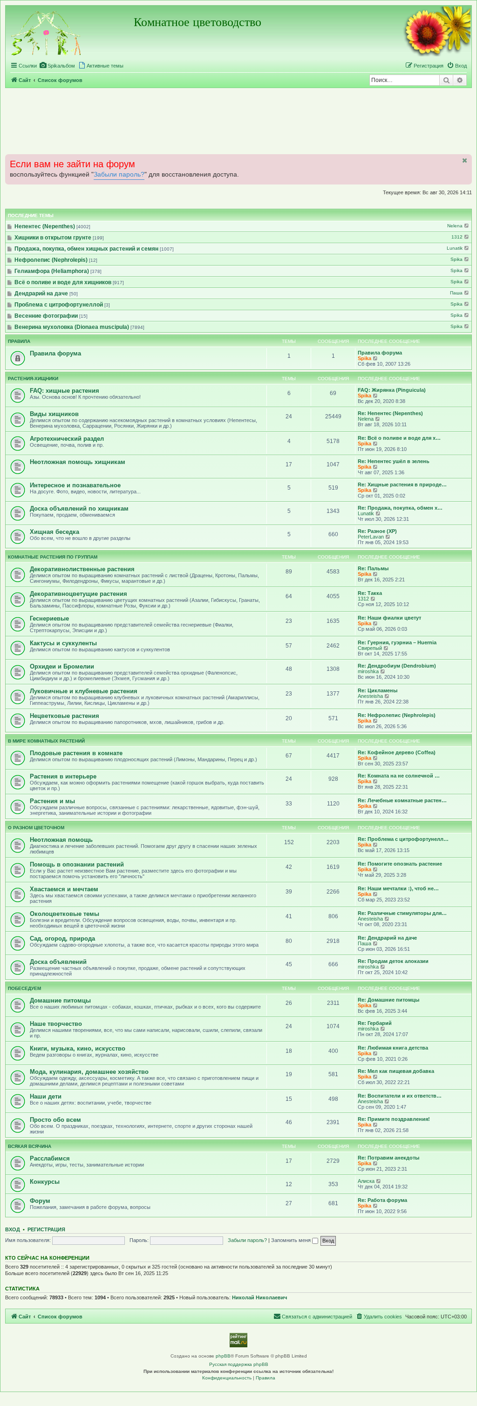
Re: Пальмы (373, 568)
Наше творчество (56, 1023)
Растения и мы (52, 801)
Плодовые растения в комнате (76, 753)
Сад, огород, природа (62, 938)
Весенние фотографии (46, 316)
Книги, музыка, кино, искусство (77, 1048)
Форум (40, 1200)
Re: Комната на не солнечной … (399, 775)
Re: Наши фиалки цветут (389, 618)
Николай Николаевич (259, 1297)
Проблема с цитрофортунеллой (58, 304)
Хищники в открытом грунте (52, 237)
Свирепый (370, 648)
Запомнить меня (291, 1240)
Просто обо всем (55, 1119)
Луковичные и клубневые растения (83, 691)
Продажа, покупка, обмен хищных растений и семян (86, 249)
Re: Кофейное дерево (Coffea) (397, 752)
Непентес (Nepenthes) (44, 226)
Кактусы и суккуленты (63, 643)
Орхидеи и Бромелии (62, 666)
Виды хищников (54, 413)
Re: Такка (370, 593)
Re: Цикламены (377, 690)
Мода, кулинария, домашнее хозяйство (89, 1071)
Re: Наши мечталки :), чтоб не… (398, 888)
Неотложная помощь (61, 839)
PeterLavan (371, 536)
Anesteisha (370, 696)
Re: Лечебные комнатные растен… (402, 800)
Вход (12, 1229)
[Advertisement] (238, 121)
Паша (457, 292)
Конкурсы (45, 1181)
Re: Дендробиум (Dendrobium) (397, 666)
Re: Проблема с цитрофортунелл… (403, 839)
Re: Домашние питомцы (388, 1000)
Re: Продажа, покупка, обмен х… (400, 508)
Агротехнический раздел (67, 438)
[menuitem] (57, 65)
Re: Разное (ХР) (377, 531)
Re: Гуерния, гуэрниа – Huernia (397, 642)
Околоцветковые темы (64, 913)
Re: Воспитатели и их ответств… (400, 1096)
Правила (19, 341)
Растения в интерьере (63, 776)
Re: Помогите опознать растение (400, 864)
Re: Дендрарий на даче (387, 938)
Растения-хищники (33, 378)
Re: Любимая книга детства (393, 1048)
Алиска (366, 1181)
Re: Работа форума (382, 1200)
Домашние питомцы (60, 1000)
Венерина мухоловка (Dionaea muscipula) (71, 327)
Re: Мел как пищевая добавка (396, 1071)
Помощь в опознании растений (77, 864)
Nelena (455, 225)
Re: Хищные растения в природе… (402, 484)
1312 (457, 236)
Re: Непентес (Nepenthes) (390, 413)
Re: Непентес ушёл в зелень (393, 461)
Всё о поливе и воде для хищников (62, 282)
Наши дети (45, 1096)
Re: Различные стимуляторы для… (402, 913)
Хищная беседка (54, 531)
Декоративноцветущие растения (78, 593)
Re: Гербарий (375, 1023)
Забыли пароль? (119, 174)
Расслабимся (50, 1158)
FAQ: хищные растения (64, 390)
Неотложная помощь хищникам (77, 461)
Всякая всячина (29, 1146)
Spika (457, 259)
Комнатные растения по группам (52, 557)
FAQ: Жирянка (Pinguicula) (392, 390)
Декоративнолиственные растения (82, 569)
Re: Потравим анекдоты (388, 1157)
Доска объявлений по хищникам (79, 508)
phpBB (223, 1355)
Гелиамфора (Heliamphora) (51, 271)
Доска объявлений (58, 961)
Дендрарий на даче (41, 293)
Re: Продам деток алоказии (393, 961)
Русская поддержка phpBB (238, 1364)
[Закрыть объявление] (464, 160)
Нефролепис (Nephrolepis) (51, 260)
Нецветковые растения (64, 715)
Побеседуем (24, 988)
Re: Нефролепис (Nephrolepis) (397, 715)
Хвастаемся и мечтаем (64, 889)
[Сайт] (47, 32)
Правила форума (55, 353)
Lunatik (455, 248)
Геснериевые (49, 618)
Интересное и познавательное (75, 485)
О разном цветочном (36, 827)
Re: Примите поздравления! (394, 1119)
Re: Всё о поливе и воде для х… (399, 438)
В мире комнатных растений (46, 741)
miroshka (368, 671)
